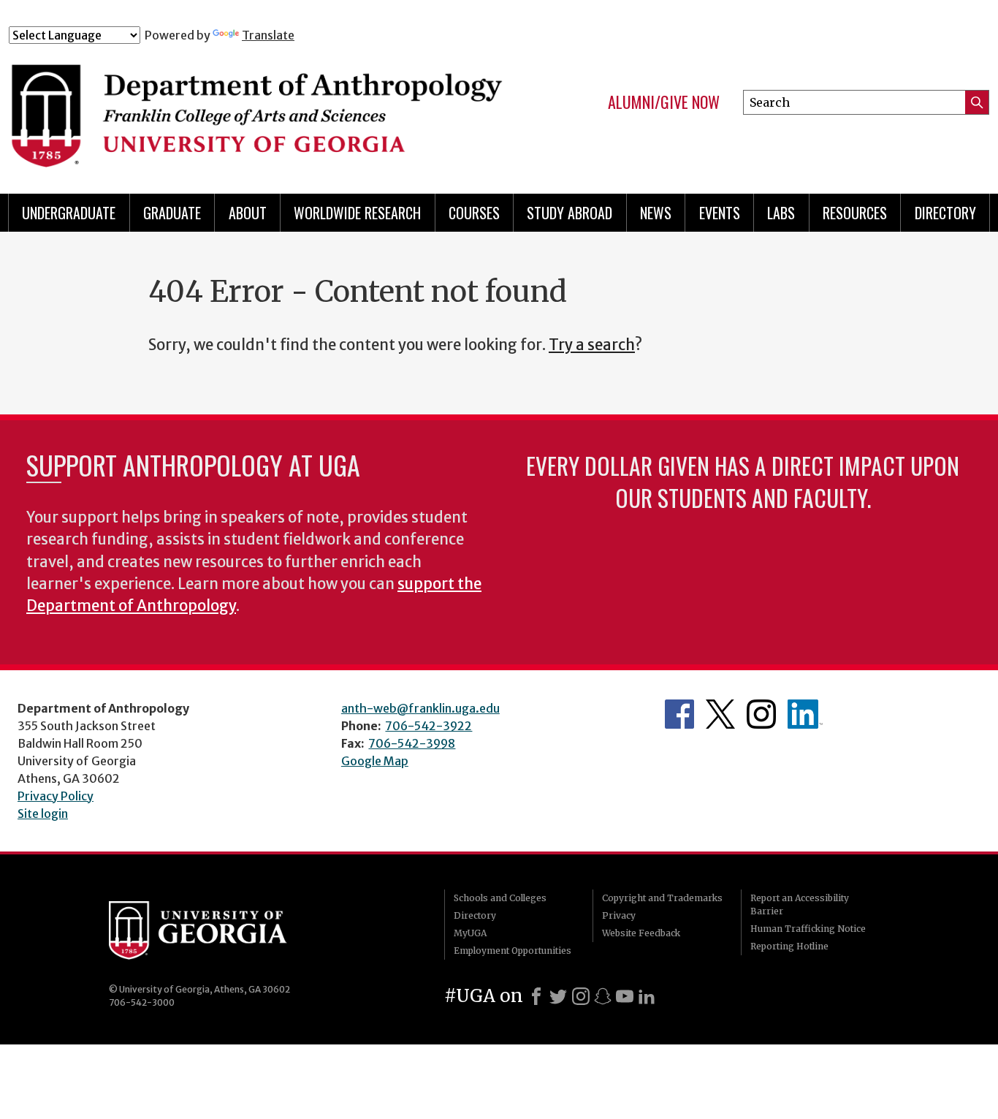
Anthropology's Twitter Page (720, 714)
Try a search (592, 344)
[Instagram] (581, 996)
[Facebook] (536, 996)
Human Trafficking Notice (808, 928)
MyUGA (470, 933)
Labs (781, 213)
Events (719, 213)
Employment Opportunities (512, 950)
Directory (945, 213)
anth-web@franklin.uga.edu (420, 708)
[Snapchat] (603, 996)
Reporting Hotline (789, 946)
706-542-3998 (411, 743)
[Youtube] (624, 996)
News (655, 213)
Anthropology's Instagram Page (761, 714)
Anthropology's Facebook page (679, 714)
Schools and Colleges (500, 897)
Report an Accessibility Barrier (799, 904)
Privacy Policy (56, 796)
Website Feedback (641, 933)
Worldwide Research (357, 213)
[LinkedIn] (646, 996)
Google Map (374, 761)
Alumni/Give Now (664, 102)
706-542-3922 (428, 725)
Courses (474, 213)
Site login (43, 813)
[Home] (260, 108)
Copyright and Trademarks (662, 897)
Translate (268, 35)
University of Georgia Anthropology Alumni (805, 714)
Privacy (619, 915)
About (248, 213)
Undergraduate (68, 213)
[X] (558, 996)
